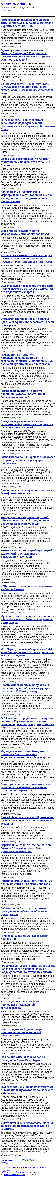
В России (6, 10)
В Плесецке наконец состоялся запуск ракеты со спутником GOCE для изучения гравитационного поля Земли (27, 258)
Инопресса (32, 1172)
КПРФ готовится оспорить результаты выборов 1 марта (26, 588)
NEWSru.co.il (7, 1172)
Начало (5, 1167)
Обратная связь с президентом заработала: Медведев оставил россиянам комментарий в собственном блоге (28, 124)
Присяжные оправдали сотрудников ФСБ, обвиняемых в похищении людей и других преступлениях (27, 23)
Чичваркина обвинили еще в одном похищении (24, 937)
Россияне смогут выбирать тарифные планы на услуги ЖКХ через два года (26, 882)
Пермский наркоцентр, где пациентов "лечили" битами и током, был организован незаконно (26, 848)
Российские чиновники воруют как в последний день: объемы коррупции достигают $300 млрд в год (25, 688)
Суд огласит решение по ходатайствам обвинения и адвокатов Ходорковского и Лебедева (27, 1090)
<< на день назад (7, 1161)
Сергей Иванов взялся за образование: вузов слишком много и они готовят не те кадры (27, 820)
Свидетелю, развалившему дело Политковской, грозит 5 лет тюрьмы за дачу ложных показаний (27, 424)
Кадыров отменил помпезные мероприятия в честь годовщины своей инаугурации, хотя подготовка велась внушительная (27, 196)
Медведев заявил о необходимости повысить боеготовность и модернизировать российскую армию (26, 754)
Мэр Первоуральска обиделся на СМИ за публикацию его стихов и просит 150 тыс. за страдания (27, 652)
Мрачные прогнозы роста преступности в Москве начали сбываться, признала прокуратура (27, 619)
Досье (14, 1167)
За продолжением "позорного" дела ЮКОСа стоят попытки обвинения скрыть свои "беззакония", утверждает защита (27, 88)
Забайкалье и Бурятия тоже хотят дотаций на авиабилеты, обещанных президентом (25, 911)
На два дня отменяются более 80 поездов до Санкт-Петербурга (23, 1059)
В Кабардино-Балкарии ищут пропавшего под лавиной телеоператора (20, 1004)
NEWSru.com (13, 4)
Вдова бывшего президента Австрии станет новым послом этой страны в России (25, 162)
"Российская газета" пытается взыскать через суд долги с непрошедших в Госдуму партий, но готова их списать (28, 969)
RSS (42, 1167)
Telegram (5, 1170)
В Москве (20, 1172)
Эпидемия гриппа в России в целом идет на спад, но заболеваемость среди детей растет (27, 322)
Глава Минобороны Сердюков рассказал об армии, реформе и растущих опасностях (28, 460)
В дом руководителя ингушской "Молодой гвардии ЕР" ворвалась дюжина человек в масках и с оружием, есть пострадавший (27, 55)
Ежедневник (32, 1167)
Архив (21, 1167)
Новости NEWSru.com (14, 1174)
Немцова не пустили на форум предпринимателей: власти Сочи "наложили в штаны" (23, 394)
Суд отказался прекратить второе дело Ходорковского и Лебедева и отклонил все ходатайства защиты (27, 289)
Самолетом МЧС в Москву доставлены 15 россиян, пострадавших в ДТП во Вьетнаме (27, 1125)
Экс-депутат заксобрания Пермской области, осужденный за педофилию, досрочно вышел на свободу (26, 520)
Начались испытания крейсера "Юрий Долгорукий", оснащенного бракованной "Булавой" (26, 553)
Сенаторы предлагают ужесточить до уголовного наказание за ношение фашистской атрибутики (26, 787)
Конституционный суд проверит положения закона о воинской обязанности (22, 1032)
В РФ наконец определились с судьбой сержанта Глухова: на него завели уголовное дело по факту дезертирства (27, 721)
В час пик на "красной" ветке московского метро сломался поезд (25, 232)
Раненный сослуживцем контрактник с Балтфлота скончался (27, 492)
